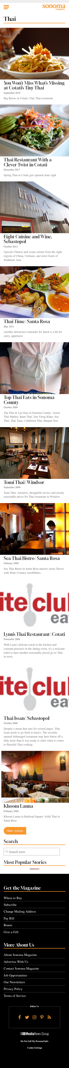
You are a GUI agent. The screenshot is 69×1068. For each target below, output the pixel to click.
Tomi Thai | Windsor (24, 482)
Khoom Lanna (18, 806)
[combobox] (32, 851)
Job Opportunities (15, 975)
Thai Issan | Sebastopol (26, 718)
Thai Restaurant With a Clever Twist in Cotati (28, 162)
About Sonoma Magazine (20, 955)
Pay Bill (9, 918)
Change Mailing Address (20, 911)
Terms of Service (15, 995)
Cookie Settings (34, 1047)
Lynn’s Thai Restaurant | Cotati (34, 634)
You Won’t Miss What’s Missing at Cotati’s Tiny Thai (34, 85)
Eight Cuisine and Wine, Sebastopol (28, 239)
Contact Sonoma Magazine (21, 968)
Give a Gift (11, 932)
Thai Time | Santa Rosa (27, 321)
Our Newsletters (14, 982)
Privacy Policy (13, 989)
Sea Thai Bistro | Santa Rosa (32, 558)
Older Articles (15, 831)
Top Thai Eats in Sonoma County (29, 400)
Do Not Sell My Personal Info (34, 1041)
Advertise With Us (16, 961)
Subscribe (10, 904)
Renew (8, 925)
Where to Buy (13, 898)
